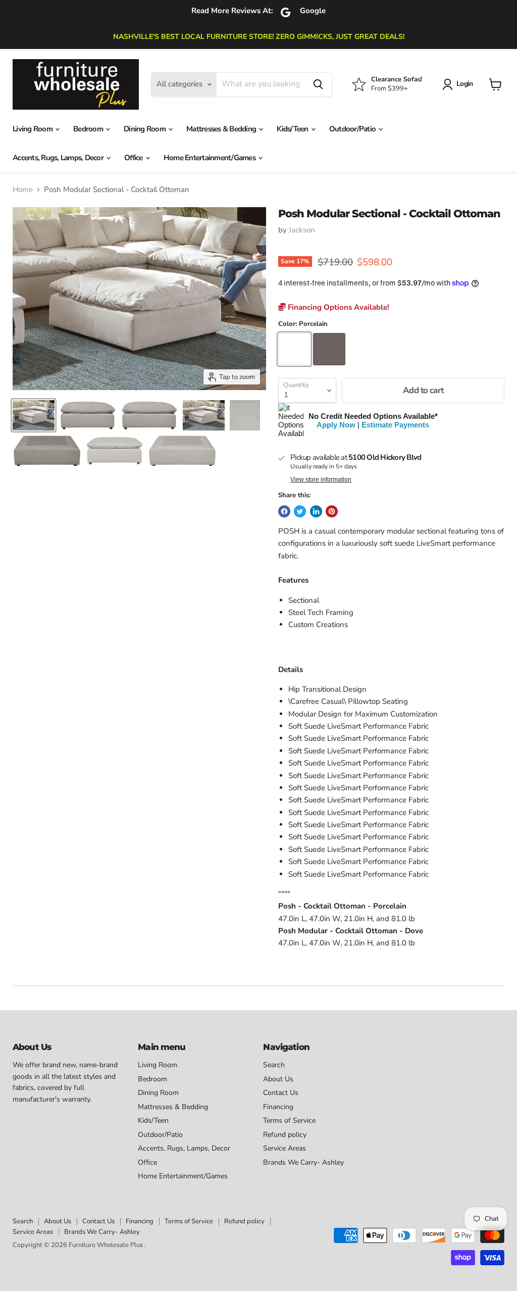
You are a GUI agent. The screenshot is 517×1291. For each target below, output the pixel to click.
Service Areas (284, 1148)
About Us (278, 1079)
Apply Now (336, 424)
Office (134, 158)
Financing (278, 1107)
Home (23, 189)
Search (274, 1065)
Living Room (33, 129)
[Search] (318, 84)
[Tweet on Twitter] (300, 511)
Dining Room (145, 129)
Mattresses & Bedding (221, 129)
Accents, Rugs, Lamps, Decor (59, 158)
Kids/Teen (293, 129)
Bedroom (89, 129)
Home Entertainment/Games (210, 158)
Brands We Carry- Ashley (303, 1162)
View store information (320, 479)
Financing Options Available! (337, 307)
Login (464, 83)
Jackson (302, 230)
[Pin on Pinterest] (332, 511)
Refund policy (284, 1134)
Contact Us (280, 1092)
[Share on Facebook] (284, 511)
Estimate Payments (395, 424)
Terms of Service (289, 1120)
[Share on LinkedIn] (316, 511)
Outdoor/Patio (353, 129)
